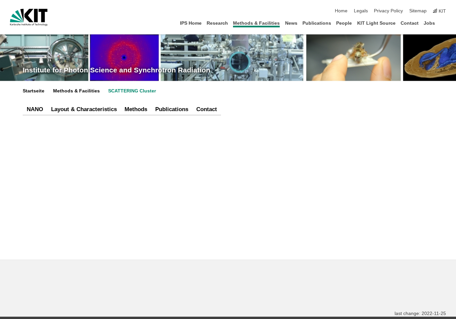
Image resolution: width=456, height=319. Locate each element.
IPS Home (191, 23)
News (291, 23)
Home (341, 10)
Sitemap (418, 10)
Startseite (33, 90)
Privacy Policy (388, 10)
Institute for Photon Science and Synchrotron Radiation (116, 70)
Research (217, 23)
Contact (410, 23)
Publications (316, 23)
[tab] (35, 109)
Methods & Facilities (256, 23)
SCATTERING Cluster (132, 90)
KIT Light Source (376, 23)
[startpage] (444, 23)
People (344, 23)
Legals (361, 10)
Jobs (429, 23)
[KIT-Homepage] (29, 17)
